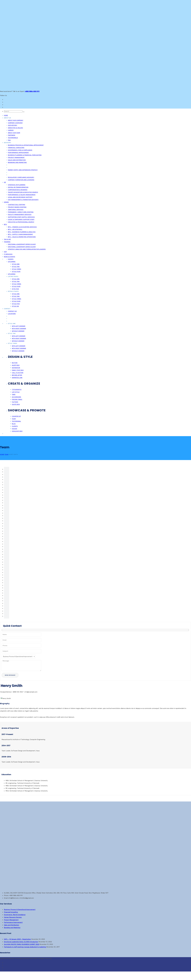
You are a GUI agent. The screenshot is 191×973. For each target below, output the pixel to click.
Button (14, 362)
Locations (12, 313)
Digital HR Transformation (18, 187)
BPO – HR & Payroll (15, 229)
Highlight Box (17, 431)
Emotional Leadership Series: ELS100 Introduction (21, 942)
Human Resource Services (13, 917)
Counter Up (16, 416)
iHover (14, 428)
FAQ (9, 140)
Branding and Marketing (17, 162)
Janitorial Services (15, 209)
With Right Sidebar (19, 328)
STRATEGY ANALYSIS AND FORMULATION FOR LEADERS (27, 249)
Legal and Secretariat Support (20, 197)
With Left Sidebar (18, 326)
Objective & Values (15, 127)
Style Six (15, 306)
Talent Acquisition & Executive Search (23, 192)
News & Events (9, 256)
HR (5, 182)
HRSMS (6, 202)
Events (10, 259)
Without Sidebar (18, 331)
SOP (5, 251)
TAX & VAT (7, 239)
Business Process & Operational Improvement (26, 145)
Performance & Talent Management (22, 194)
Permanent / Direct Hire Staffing (21, 212)
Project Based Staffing (17, 207)
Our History (12, 125)
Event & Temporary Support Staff (21, 219)
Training (7, 242)
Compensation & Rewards (17, 189)
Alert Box (15, 365)
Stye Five (15, 289)
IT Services (8, 254)
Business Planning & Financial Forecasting (25, 155)
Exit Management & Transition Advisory (23, 199)
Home (6, 115)
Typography (17, 389)
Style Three (16, 269)
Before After (17, 375)
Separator (16, 367)
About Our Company (15, 120)
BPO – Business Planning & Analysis (22, 232)
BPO (5, 224)
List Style (16, 392)
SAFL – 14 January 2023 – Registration (17, 939)
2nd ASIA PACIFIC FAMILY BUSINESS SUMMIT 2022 (21, 944)
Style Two (16, 266)
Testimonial (16, 421)
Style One (16, 264)
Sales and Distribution (17, 160)
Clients (15, 426)
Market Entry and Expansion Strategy (23, 170)
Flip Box (15, 402)
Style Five (16, 303)
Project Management (16, 157)
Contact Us (12, 311)
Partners (11, 135)
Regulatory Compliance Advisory (21, 177)
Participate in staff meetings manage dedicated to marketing (25, 947)
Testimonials (13, 137)
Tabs (13, 394)
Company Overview (15, 123)
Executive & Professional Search (21, 222)
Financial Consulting (16, 147)
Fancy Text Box (18, 370)
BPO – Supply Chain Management (20, 234)
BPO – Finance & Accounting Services (22, 227)
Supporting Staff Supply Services (21, 217)
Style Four (16, 271)
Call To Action (17, 372)
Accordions (16, 397)
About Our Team (14, 132)
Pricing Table (17, 399)
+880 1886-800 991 (32, 91)
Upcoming (11, 261)
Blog (14, 423)
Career (11, 130)
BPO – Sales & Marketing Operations (22, 237)
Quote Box (16, 404)
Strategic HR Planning (16, 184)
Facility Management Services (19, 214)
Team (14, 418)
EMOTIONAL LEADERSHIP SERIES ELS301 (22, 246)
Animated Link (17, 377)
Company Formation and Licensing (21, 180)
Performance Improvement (18, 152)
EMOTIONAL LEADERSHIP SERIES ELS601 (22, 244)
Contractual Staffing (16, 204)
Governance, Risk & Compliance (20, 150)
